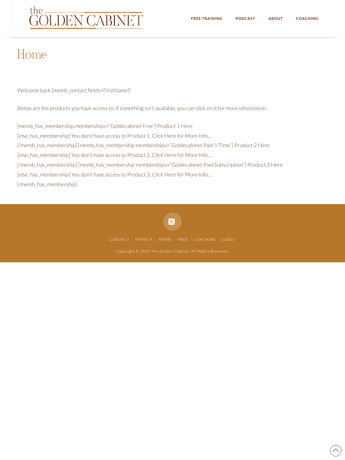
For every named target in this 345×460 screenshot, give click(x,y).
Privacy (144, 239)
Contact (119, 239)
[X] (172, 221)
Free (183, 239)
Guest (229, 239)
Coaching (205, 239)
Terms (165, 239)
